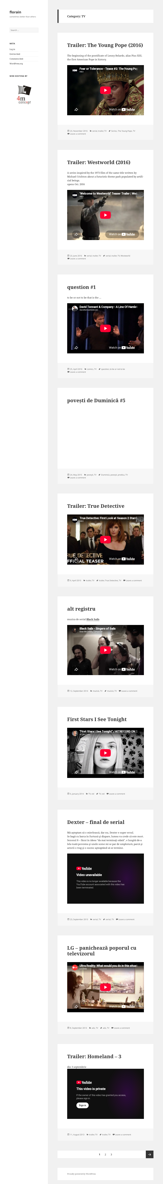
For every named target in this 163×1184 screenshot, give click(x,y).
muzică (96, 691)
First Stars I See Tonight (97, 719)
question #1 (81, 287)
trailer (100, 131)
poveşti (90, 474)
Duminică (105, 474)
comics (90, 369)
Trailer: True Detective (95, 506)
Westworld (125, 255)
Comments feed (16, 58)
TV (105, 131)
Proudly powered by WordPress (81, 1174)
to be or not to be (117, 369)
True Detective (111, 580)
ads (93, 1028)
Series (114, 131)
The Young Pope (125, 131)
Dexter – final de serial (95, 822)
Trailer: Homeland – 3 (94, 1056)
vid (93, 793)
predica (121, 474)
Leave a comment (78, 133)
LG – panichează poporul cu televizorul (101, 950)
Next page (149, 1154)
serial (94, 131)
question (105, 369)
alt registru (81, 608)
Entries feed (15, 54)
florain (15, 12)
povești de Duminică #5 (96, 400)
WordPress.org (16, 63)
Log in (12, 49)
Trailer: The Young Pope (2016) (105, 45)
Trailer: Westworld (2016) (98, 162)
